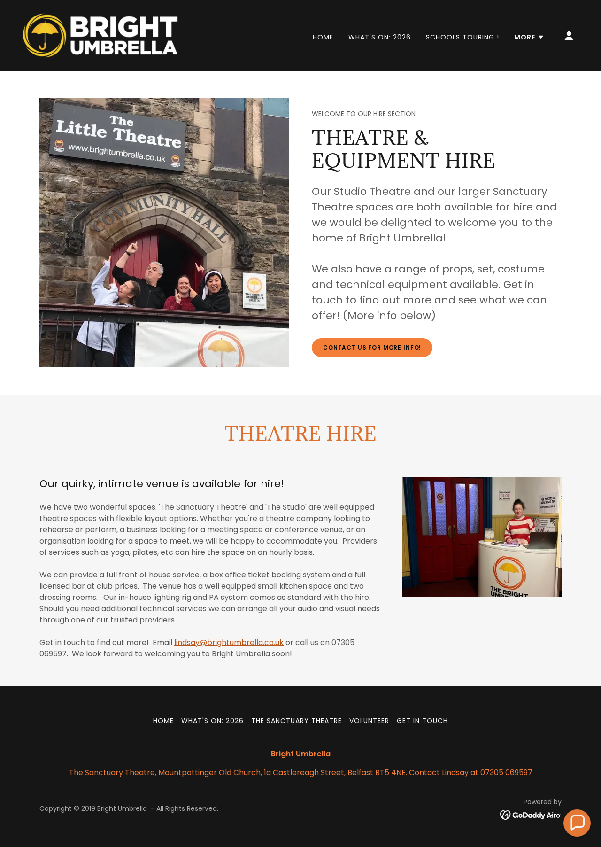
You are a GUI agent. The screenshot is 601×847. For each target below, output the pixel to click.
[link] (100, 35)
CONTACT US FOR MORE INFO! (372, 347)
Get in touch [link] (422, 720)
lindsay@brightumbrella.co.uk (229, 642)
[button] (529, 37)
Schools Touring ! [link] (462, 37)
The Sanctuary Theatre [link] (296, 720)
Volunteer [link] (369, 720)
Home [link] (323, 37)
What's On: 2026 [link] (379, 37)
